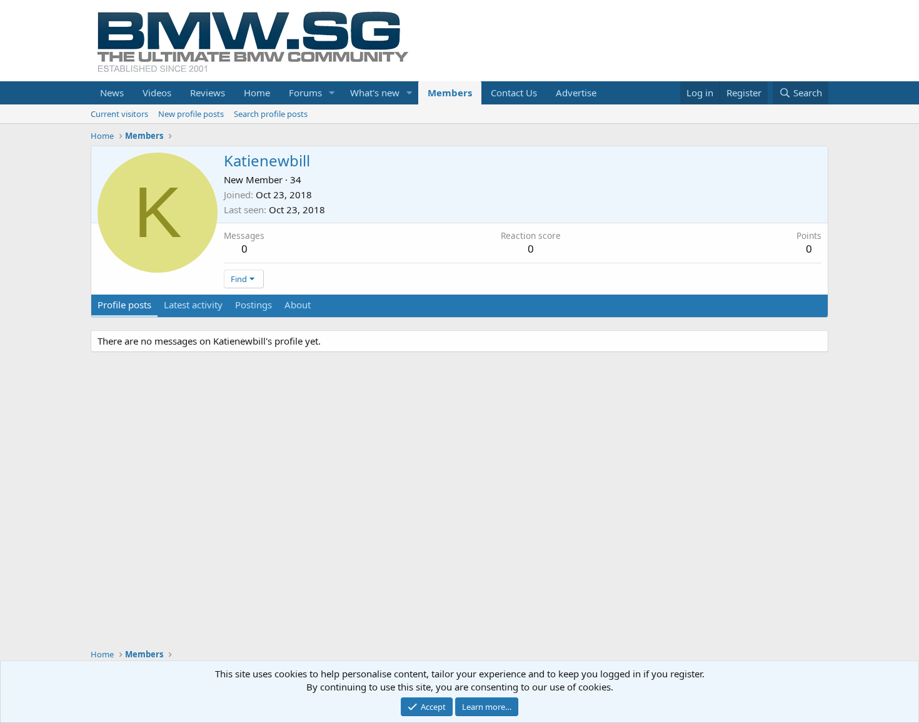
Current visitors (119, 113)
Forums (305, 92)
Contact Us (514, 92)
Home (257, 92)
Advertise (576, 92)
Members (450, 92)
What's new (374, 92)
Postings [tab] (253, 304)
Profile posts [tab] (124, 304)
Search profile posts (271, 113)
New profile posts (191, 113)
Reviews (207, 92)
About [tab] (297, 304)
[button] (332, 92)
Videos (157, 92)
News (112, 92)
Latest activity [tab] (193, 304)
